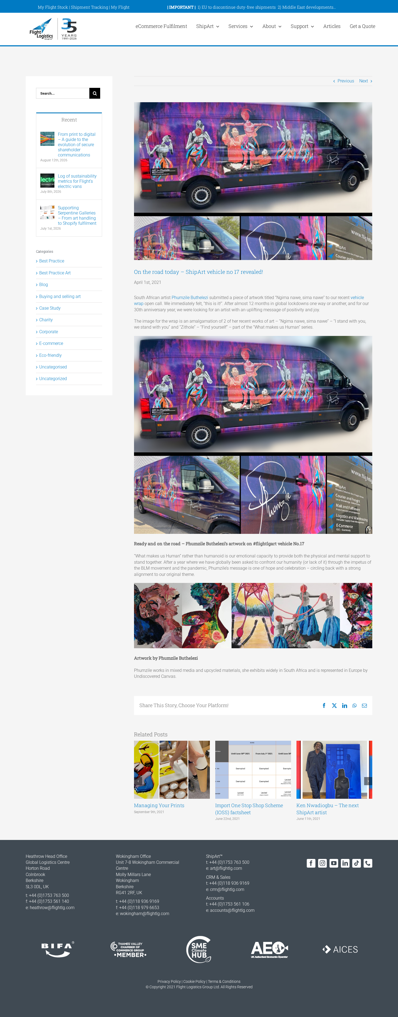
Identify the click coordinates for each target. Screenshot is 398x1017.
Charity (46, 319)
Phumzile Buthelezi (190, 297)
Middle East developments (307, 7)
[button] (138, 781)
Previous (346, 81)
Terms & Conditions (224, 981)
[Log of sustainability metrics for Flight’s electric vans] (47, 176)
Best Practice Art (55, 272)
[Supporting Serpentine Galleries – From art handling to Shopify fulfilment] (47, 208)
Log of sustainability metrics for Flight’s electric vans (77, 181)
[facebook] (311, 863)
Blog (43, 284)
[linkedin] (345, 863)
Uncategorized (53, 378)
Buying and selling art (60, 296)
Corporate (48, 331)
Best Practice (51, 261)
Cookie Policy (194, 981)
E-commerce (51, 343)
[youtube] (334, 863)
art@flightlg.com (226, 868)
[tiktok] (356, 863)
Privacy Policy (169, 981)
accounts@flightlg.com (232, 910)
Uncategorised (53, 367)
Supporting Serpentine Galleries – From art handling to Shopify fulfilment (77, 215)
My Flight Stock (53, 7)
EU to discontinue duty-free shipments (239, 7)
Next (363, 81)
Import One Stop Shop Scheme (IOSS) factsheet (249, 808)
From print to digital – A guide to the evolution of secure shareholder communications (77, 145)
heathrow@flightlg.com (52, 907)
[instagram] (322, 863)
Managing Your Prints (159, 805)
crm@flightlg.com (227, 889)
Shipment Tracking (89, 7)
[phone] (368, 863)
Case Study (50, 308)
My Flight (120, 7)
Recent (69, 119)
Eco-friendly (50, 355)
